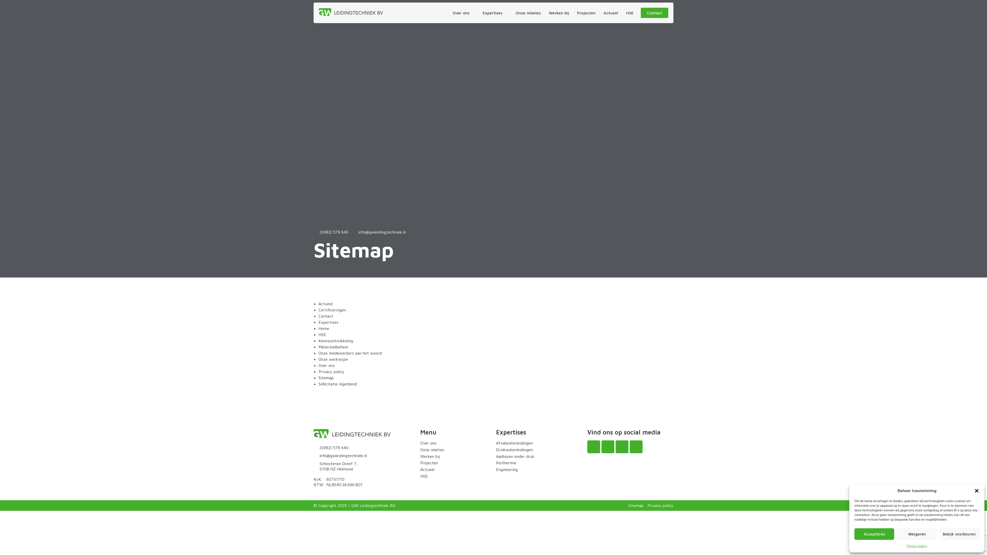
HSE (322, 334)
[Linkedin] (622, 446)
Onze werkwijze (333, 359)
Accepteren (874, 534)
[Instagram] (607, 446)
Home (323, 328)
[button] (976, 490)
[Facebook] (593, 446)
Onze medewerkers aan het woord (350, 353)
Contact (325, 316)
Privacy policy (917, 546)
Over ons (326, 365)
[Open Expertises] (506, 13)
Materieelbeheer (333, 347)
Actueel (325, 303)
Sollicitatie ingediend (337, 384)
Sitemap (326, 377)
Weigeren (917, 534)
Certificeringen (332, 310)
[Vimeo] (636, 446)
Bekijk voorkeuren (959, 534)
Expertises (328, 322)
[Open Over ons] (473, 13)
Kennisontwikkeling (335, 340)
